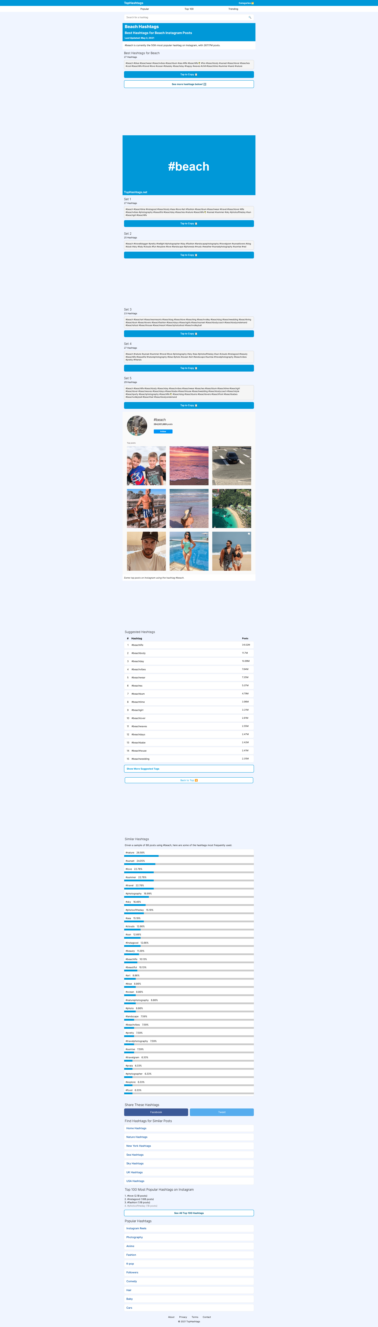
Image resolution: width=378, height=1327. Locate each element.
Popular (144, 8)
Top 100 (189, 8)
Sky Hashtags (135, 1163)
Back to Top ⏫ (189, 780)
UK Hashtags (134, 1172)
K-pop (130, 1263)
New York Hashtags (138, 1145)
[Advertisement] (189, 113)
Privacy (183, 1317)
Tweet (222, 1112)
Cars (129, 1307)
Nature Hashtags (136, 1136)
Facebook (156, 1112)
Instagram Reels (136, 1228)
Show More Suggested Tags (143, 768)
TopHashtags (133, 3)
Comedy (131, 1281)
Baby (129, 1298)
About (171, 1317)
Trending (233, 8)
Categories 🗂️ (246, 3)
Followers (132, 1272)
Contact (207, 1317)
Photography (134, 1237)
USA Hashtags (135, 1181)
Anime (130, 1246)
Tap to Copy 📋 (189, 74)
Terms (195, 1317)
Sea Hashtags (135, 1154)
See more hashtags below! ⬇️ (189, 84)
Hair (128, 1290)
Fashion (131, 1254)
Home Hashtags (136, 1128)
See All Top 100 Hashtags (189, 1213)
